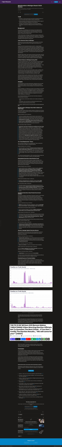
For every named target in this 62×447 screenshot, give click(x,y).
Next (41, 414)
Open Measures (23, 427)
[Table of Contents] (0, 223)
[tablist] (20, 417)
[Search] (51, 2)
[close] (37, 418)
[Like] (18, 12)
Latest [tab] (20, 417)
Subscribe (31, 429)
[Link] (17, 16)
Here (42, 373)
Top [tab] (18, 417)
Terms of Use (34, 408)
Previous (21, 414)
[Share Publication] (53, 2)
